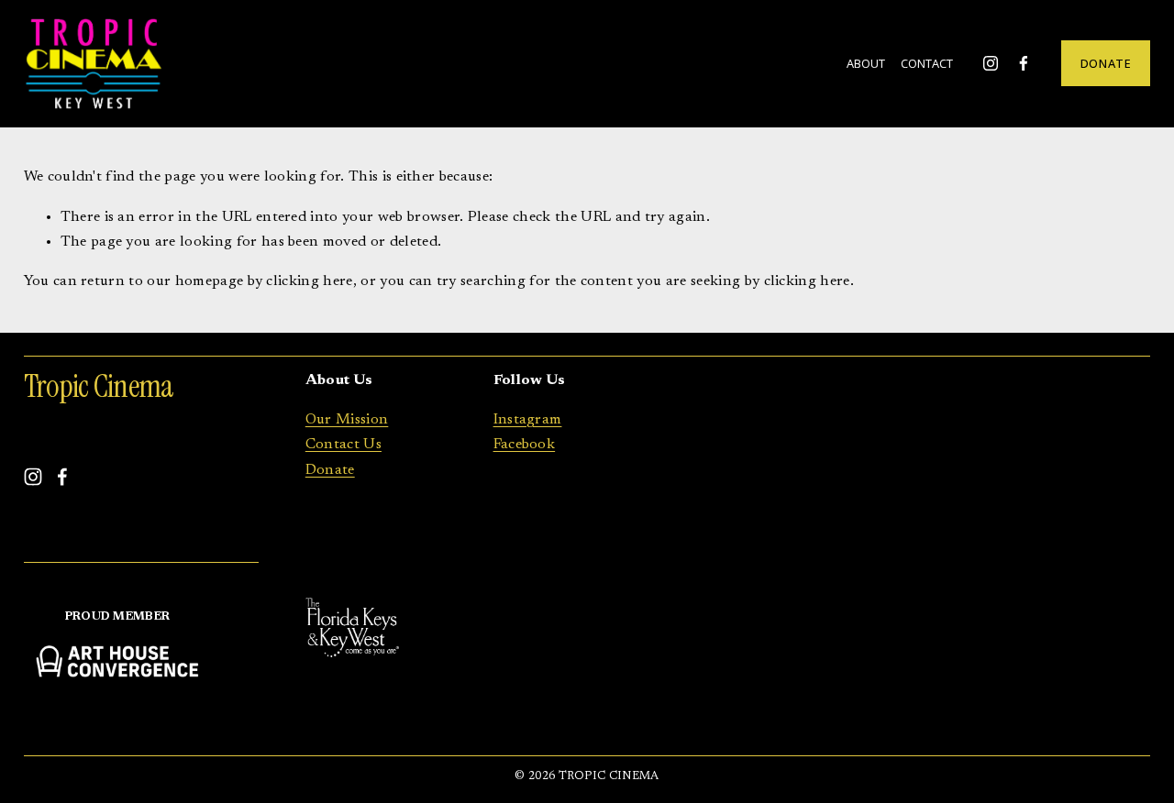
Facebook (524, 444)
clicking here (309, 281)
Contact (927, 63)
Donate (330, 470)
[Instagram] (990, 63)
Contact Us (343, 444)
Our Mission (347, 419)
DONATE (1106, 63)
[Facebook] (1023, 63)
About (866, 63)
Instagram (527, 419)
